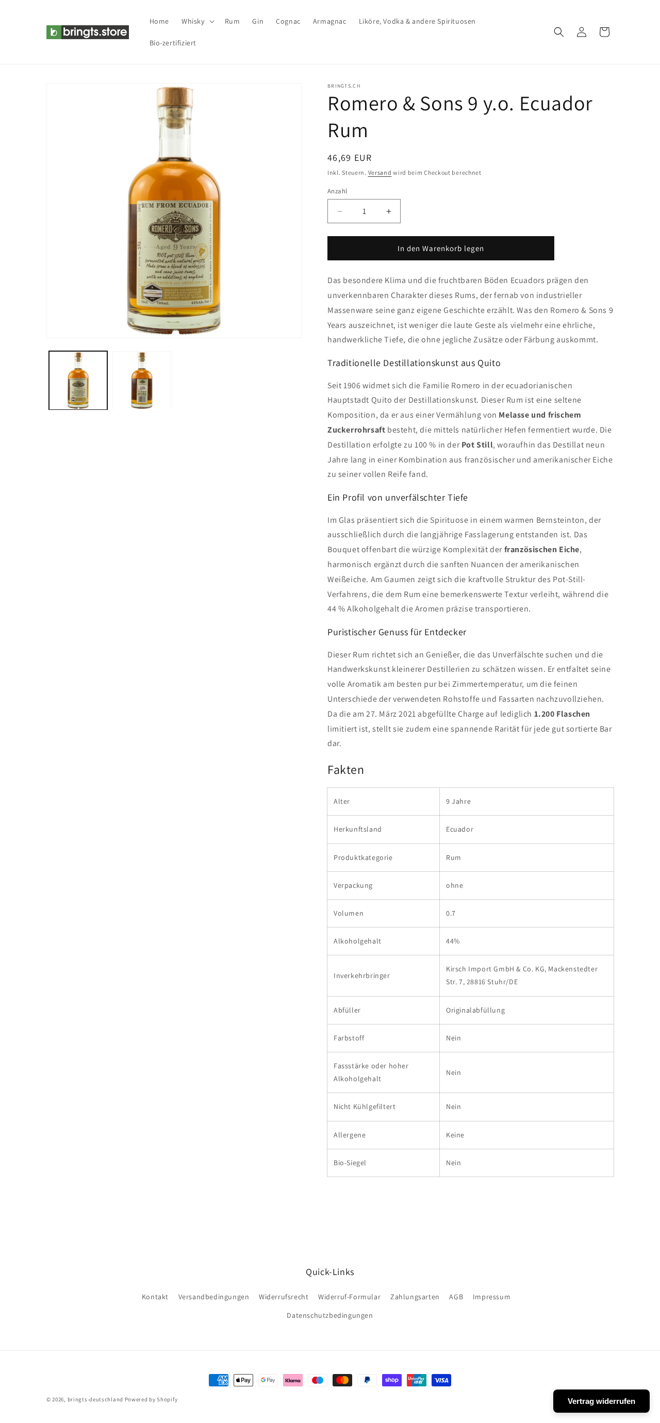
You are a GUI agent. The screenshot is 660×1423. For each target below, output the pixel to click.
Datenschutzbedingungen (330, 1315)
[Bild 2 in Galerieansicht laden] (141, 380)
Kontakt (155, 1296)
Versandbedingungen (214, 1296)
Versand (380, 172)
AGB (456, 1296)
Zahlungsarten (415, 1296)
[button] (197, 21)
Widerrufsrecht (283, 1296)
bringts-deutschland (95, 1399)
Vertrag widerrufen (601, 1401)
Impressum (491, 1296)
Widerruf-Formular (349, 1296)
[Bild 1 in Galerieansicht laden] (78, 380)
